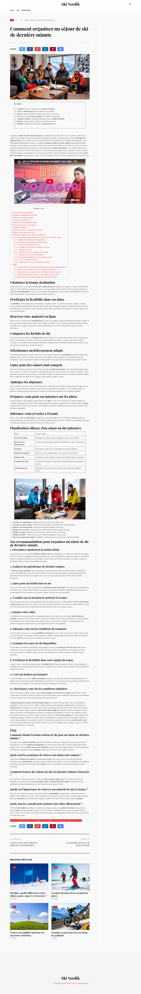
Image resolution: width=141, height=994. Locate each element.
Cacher (42, 208)
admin (14, 898)
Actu (12, 10)
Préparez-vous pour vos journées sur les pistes (26, 230)
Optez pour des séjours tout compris (23, 225)
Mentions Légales (83, 983)
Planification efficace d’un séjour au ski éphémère (28, 235)
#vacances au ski (75, 820)
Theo (14, 938)
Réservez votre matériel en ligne (22, 217)
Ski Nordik (70, 4)
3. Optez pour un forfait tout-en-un (27, 245)
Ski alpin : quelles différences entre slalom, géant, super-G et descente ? (28, 894)
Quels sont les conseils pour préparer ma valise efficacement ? (35, 277)
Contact (74, 983)
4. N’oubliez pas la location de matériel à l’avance (32, 247)
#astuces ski (15, 820)
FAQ (14, 264)
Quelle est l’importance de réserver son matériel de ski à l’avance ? (37, 274)
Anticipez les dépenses (19, 227)
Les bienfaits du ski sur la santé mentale (78, 844)
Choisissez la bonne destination (22, 212)
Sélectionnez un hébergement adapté (24, 222)
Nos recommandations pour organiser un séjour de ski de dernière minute (36, 237)
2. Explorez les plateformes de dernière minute (30, 242)
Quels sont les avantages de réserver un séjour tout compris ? (35, 269)
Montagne (26, 10)
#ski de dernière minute (59, 820)
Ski (18, 10)
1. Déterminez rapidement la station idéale (29, 240)
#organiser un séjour (29, 820)
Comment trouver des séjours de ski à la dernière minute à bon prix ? (38, 272)
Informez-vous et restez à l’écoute (23, 232)
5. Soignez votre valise (23, 250)
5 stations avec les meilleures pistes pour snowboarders (23, 844)
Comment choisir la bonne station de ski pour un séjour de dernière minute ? (40, 267)
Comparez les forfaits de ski (21, 220)
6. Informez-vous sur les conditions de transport (31, 252)
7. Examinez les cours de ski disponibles (28, 254)
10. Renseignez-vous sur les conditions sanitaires (32, 262)
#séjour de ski (44, 820)
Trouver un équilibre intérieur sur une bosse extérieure (27, 934)
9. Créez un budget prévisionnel (26, 259)
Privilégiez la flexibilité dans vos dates (24, 215)
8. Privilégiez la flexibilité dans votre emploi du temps (33, 257)
